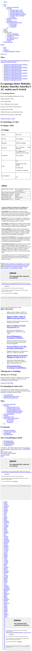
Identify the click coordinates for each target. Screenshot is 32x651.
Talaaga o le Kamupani (12, 33)
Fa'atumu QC (13, 26)
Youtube (11, 441)
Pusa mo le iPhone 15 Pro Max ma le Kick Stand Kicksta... (17, 347)
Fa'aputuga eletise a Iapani (16, 11)
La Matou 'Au (10, 36)
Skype (2, 456)
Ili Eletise (9, 19)
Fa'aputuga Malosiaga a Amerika (18, 14)
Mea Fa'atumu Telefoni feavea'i (14, 22)
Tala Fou (6, 31)
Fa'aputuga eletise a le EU (16, 10)
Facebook (12, 443)
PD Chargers (13, 25)
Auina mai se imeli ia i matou (8, 118)
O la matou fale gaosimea (13, 35)
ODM (5, 29)
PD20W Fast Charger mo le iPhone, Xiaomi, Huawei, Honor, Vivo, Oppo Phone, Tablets (14, 267)
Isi (7, 28)
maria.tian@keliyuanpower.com (11, 396)
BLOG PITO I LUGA (16, 449)
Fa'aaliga (9, 40)
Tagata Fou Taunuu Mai (13, 7)
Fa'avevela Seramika (12, 18)
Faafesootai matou (8, 42)
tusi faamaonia (10, 39)
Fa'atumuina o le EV (12, 21)
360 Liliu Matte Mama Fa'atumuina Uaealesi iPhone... (17, 367)
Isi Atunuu (12, 17)
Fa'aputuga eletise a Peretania (17, 15)
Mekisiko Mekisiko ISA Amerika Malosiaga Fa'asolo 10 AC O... (17, 356)
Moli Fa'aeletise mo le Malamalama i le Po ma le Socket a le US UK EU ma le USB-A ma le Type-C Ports (15, 264)
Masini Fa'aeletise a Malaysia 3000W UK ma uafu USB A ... (16, 317)
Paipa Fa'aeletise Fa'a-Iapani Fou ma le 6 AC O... (16, 326)
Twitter (10, 445)
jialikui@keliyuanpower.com (11, 397)
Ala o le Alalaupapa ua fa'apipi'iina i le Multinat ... (15, 337)
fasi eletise (9, 8)
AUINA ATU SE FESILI (7, 383)
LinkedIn (11, 442)
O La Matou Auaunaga (12, 38)
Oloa (5, 6)
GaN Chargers (13, 24)
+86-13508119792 (8, 395)
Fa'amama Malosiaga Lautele (17, 13)
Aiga (5, 4)
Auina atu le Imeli (5, 454)
